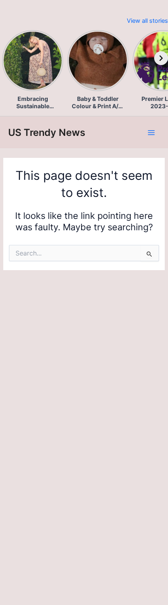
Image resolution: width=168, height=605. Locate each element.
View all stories (147, 20)
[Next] (161, 58)
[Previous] (7, 58)
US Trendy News (46, 132)
